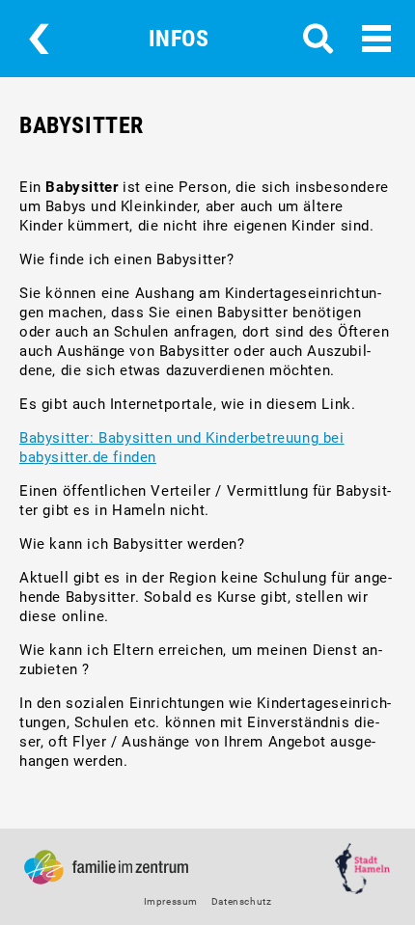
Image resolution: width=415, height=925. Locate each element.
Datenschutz (241, 901)
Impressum (171, 901)
